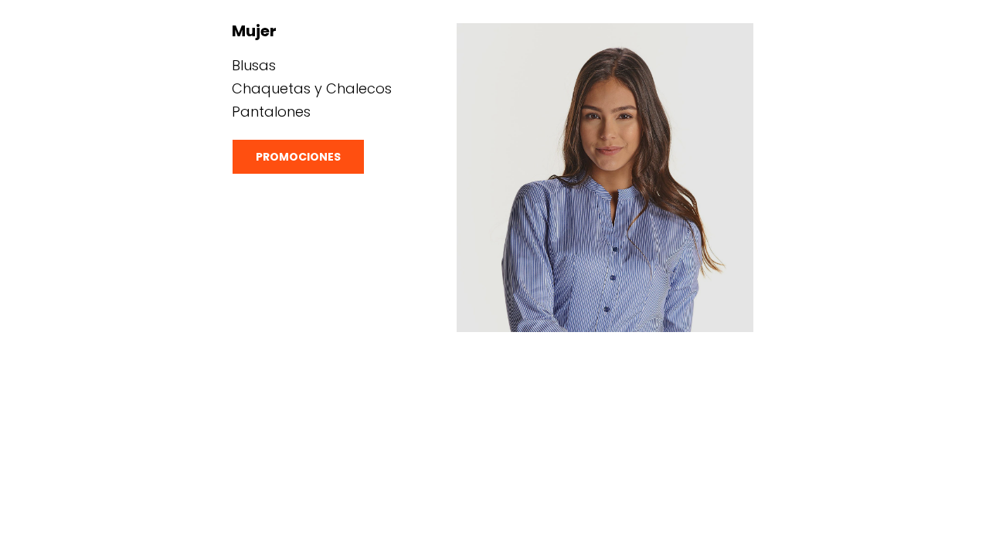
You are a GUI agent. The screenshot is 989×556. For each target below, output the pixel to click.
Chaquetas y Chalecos (312, 88)
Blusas (254, 65)
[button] (298, 157)
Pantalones (271, 111)
